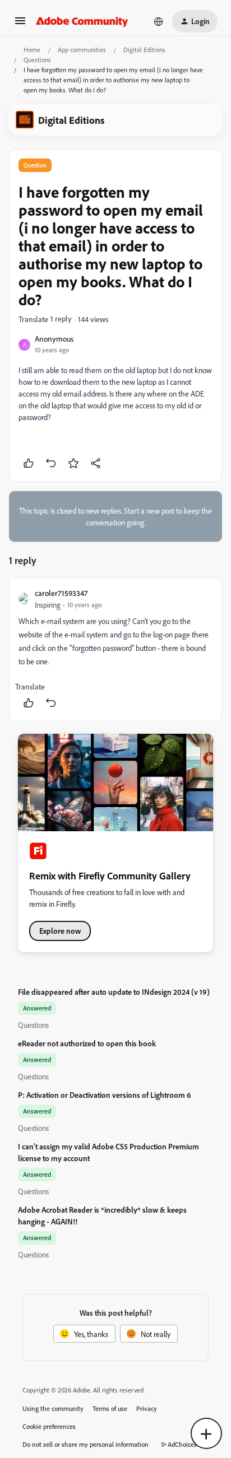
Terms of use (110, 1408)
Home (32, 49)
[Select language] (159, 21)
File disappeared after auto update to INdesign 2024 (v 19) (114, 991)
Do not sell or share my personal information (85, 1444)
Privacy (146, 1408)
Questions (37, 59)
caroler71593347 (61, 593)
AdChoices (182, 1444)
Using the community (53, 1408)
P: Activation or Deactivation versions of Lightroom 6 (104, 1095)
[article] (115, 649)
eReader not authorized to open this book (87, 1043)
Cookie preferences (49, 1426)
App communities (82, 49)
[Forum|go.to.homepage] (82, 21)
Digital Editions (144, 49)
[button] (20, 24)
